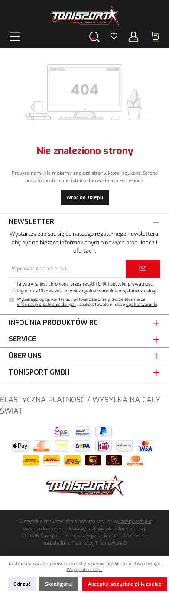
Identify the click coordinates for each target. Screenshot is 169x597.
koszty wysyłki (134, 521)
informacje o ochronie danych (46, 304)
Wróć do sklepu (84, 197)
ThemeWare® (111, 543)
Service (22, 338)
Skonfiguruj (59, 584)
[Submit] (143, 269)
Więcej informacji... (85, 569)
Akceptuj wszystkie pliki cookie (125, 584)
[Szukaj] (94, 36)
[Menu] (14, 36)
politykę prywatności (131, 284)
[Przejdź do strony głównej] (84, 16)
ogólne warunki (141, 304)
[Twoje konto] (133, 36)
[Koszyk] (154, 36)
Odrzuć (21, 584)
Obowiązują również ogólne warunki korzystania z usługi (97, 291)
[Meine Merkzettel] (114, 37)
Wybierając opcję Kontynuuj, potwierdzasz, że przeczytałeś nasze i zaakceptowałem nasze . (87, 301)
